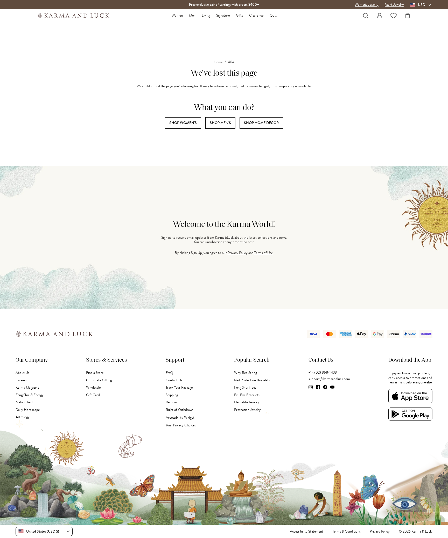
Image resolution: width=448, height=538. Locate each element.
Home (218, 62)
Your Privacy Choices (181, 425)
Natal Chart (24, 402)
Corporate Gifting (99, 380)
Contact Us (174, 380)
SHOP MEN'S (220, 122)
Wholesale (93, 387)
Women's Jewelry (367, 4)
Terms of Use (263, 253)
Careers (21, 380)
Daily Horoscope (28, 409)
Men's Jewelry (394, 4)
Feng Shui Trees (245, 387)
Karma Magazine (27, 387)
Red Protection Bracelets (252, 380)
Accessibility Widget (180, 417)
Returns (171, 402)
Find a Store (94, 372)
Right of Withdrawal (180, 409)
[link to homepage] (73, 15)
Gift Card (93, 395)
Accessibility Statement (306, 531)
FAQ (169, 372)
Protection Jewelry (247, 409)
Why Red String (245, 372)
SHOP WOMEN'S (183, 122)
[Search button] (365, 15)
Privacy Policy (238, 253)
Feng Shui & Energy (30, 395)
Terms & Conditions (346, 531)
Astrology (23, 417)
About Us (22, 372)
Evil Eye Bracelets (247, 395)
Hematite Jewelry (246, 402)
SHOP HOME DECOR (261, 122)
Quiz (273, 15)
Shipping (172, 395)
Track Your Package (179, 387)
